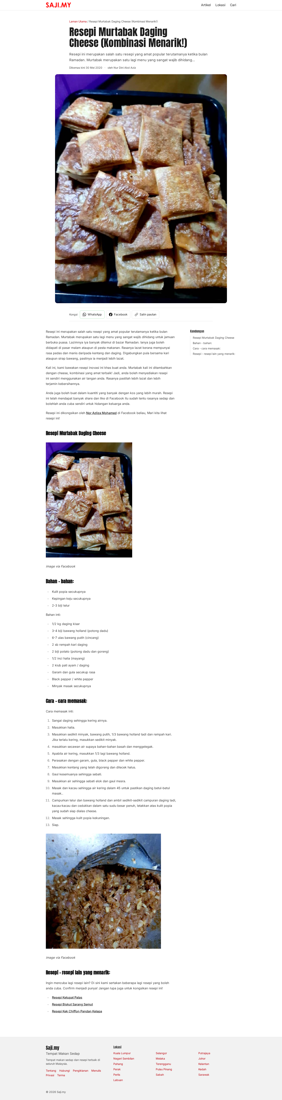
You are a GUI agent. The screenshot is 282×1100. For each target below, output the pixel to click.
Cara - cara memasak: (207, 348)
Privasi (50, 1075)
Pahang (118, 1063)
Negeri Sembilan (123, 1058)
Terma (61, 1075)
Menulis (96, 1070)
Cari (233, 5)
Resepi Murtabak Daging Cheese (213, 337)
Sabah (160, 1074)
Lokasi (220, 5)
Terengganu (163, 1063)
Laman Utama (78, 21)
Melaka (160, 1058)
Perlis (116, 1074)
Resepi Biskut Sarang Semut (72, 1004)
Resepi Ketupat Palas (67, 997)
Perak (117, 1069)
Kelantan (203, 1063)
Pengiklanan (80, 1070)
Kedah (202, 1069)
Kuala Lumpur (122, 1053)
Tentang (51, 1070)
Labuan (118, 1080)
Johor (201, 1058)
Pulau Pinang (164, 1069)
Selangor (161, 1053)
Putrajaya (204, 1053)
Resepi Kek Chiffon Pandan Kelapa (77, 1011)
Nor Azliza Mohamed (101, 413)
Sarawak (203, 1074)
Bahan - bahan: (202, 343)
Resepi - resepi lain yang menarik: (214, 353)
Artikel (206, 5)
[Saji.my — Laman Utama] (58, 5)
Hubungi (64, 1070)
